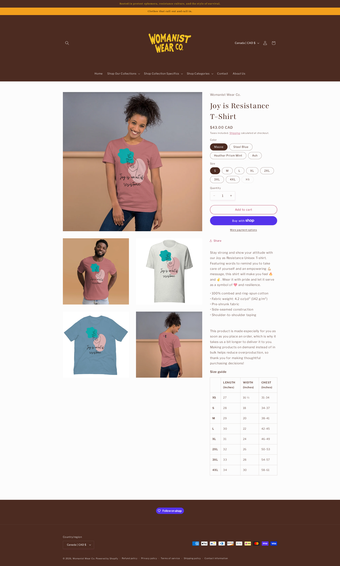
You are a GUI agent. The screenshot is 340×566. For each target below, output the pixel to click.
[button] (67, 43)
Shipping (235, 133)
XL (252, 170)
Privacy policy (149, 558)
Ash (254, 155)
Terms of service (170, 558)
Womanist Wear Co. (84, 558)
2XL (267, 170)
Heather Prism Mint (228, 155)
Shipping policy (192, 558)
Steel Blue (240, 147)
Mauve (219, 147)
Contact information (216, 558)
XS (250, 180)
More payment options (243, 229)
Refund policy (129, 558)
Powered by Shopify (107, 558)
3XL (217, 179)
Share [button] (218, 240)
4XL (233, 179)
